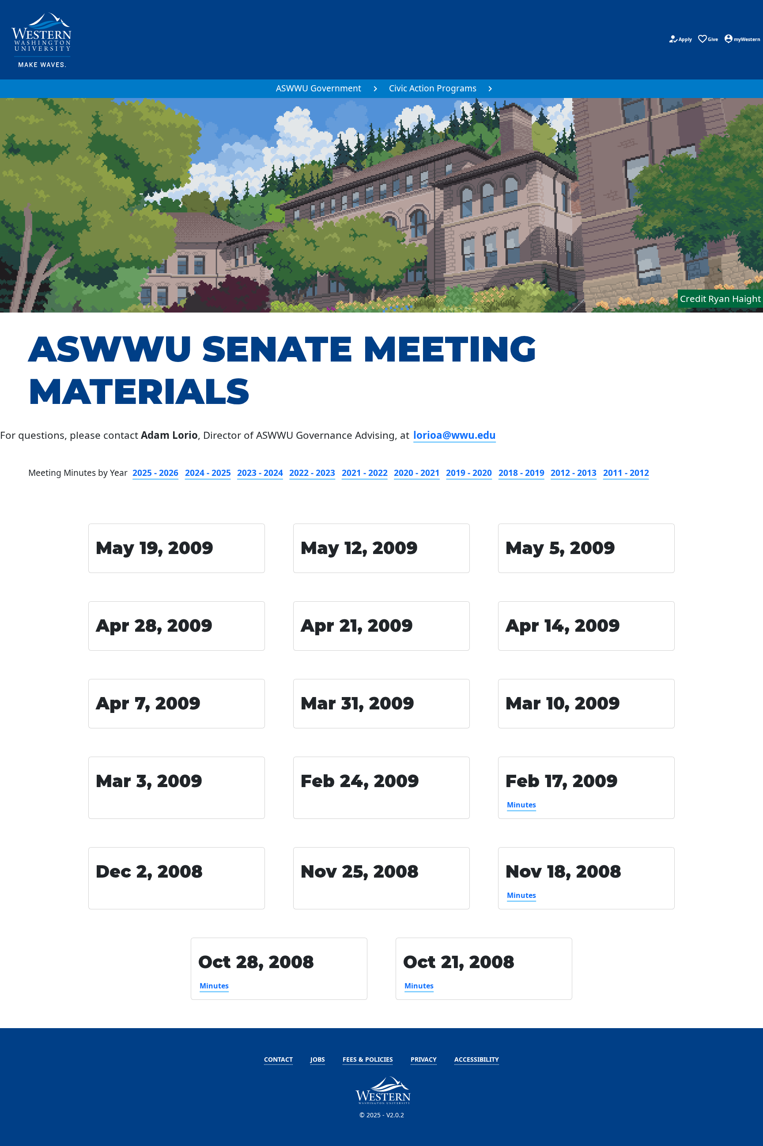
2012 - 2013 (574, 473)
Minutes (521, 805)
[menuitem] (324, 88)
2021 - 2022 (365, 473)
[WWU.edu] (42, 39)
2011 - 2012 (626, 473)
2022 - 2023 (312, 473)
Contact (278, 1059)
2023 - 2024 (260, 473)
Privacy (424, 1059)
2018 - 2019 (521, 473)
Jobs (317, 1059)
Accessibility (476, 1059)
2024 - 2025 (208, 473)
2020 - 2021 (417, 473)
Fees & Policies (368, 1059)
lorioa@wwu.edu (454, 435)
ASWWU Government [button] (318, 88)
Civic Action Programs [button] (432, 88)
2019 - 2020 (469, 473)
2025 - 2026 (155, 473)
